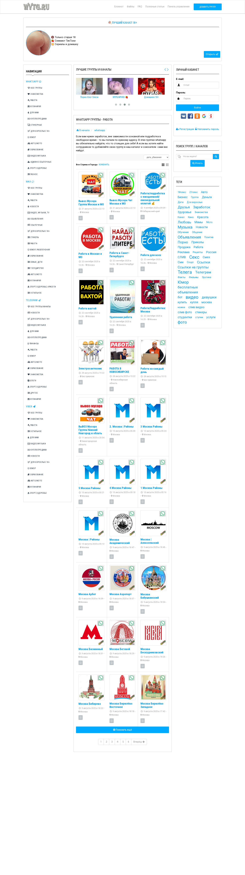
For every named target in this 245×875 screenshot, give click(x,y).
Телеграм (203, 272)
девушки (209, 297)
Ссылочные (36, 225)
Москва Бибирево (89, 703)
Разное (34, 174)
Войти (197, 107)
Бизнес (183, 197)
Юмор (33, 137)
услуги (211, 317)
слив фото (185, 312)
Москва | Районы (89, 539)
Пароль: (181, 92)
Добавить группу (208, 7)
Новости (34, 206)
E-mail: (180, 79)
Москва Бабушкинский (149, 596)
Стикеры (34, 237)
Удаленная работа (121, 317)
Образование (37, 149)
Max (29, 181)
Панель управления (179, 6)
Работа (33, 100)
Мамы (198, 222)
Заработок (201, 207)
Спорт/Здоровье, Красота (42, 287)
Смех (206, 257)
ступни (199, 317)
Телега (185, 272)
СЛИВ (182, 257)
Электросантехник (90, 368)
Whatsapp (32, 81)
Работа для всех (150, 255)
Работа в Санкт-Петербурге (119, 254)
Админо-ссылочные (41, 162)
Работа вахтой (87, 308)
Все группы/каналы (40, 306)
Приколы (197, 242)
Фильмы (193, 277)
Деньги (207, 197)
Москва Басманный (90, 649)
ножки (181, 307)
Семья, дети (36, 262)
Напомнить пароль (208, 129)
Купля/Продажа (38, 119)
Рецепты (198, 252)
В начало (84, 130)
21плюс (193, 192)
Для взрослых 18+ (40, 131)
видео (192, 297)
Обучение (183, 232)
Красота (202, 217)
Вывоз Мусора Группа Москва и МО (91, 202)
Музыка (185, 227)
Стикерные (36, 125)
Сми (181, 262)
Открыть (211, 54)
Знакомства (36, 94)
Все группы (36, 88)
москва (207, 302)
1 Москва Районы (151, 488)
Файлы (130, 6)
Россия (211, 252)
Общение (197, 232)
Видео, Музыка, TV (40, 212)
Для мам (34, 112)
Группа (194, 197)
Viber (29, 406)
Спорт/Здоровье (38, 168)
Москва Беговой (120, 649)
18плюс (182, 192)
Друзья (184, 207)
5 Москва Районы (89, 488)
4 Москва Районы (120, 488)
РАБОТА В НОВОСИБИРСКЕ (119, 370)
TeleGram (32, 300)
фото (182, 322)
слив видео (196, 307)
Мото (209, 222)
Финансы (34, 343)
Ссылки (203, 262)
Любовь (184, 222)
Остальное (36, 293)
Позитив (209, 237)
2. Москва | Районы (122, 426)
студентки (185, 317)
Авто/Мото (36, 143)
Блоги (33, 380)
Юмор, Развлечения (40, 250)
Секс (194, 257)
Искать (198, 163)
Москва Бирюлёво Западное (151, 705)
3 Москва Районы (151, 426)
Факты (182, 277)
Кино (191, 217)
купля (194, 302)
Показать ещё (123, 729)
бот (180, 297)
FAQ (140, 6)
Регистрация (186, 129)
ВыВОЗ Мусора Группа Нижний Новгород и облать (90, 430)
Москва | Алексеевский (149, 541)
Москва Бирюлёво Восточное (121, 705)
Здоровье (184, 212)
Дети (181, 202)
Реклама (184, 252)
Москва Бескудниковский (151, 650)
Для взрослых (194, 202)
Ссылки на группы (193, 267)
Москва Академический (120, 541)
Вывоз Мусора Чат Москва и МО (121, 201)
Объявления (36, 219)
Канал (181, 217)
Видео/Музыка (38, 156)
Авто (204, 192)
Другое (34, 393)
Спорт (190, 262)
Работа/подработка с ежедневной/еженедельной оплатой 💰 (152, 198)
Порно (183, 242)
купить (182, 302)
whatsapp (99, 130)
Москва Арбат (87, 594)
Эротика (206, 277)
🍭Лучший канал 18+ (122, 22)
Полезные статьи (154, 6)
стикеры (201, 312)
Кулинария (35, 106)
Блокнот (119, 6)
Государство (37, 268)
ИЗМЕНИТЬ (104, 164)
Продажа (184, 247)
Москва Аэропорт (121, 594)
